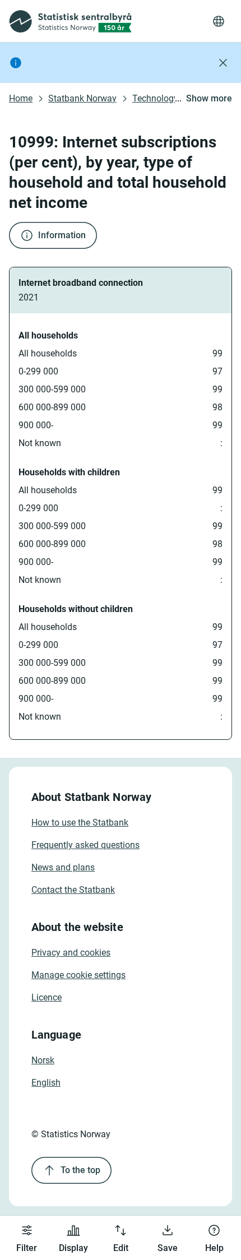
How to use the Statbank (79, 822)
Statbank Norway (82, 98)
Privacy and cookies (70, 952)
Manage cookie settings (78, 975)
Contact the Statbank (73, 889)
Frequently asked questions (85, 845)
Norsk (42, 1060)
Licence (46, 997)
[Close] (223, 63)
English (46, 1082)
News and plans (63, 867)
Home (21, 98)
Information (62, 235)
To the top (80, 1170)
